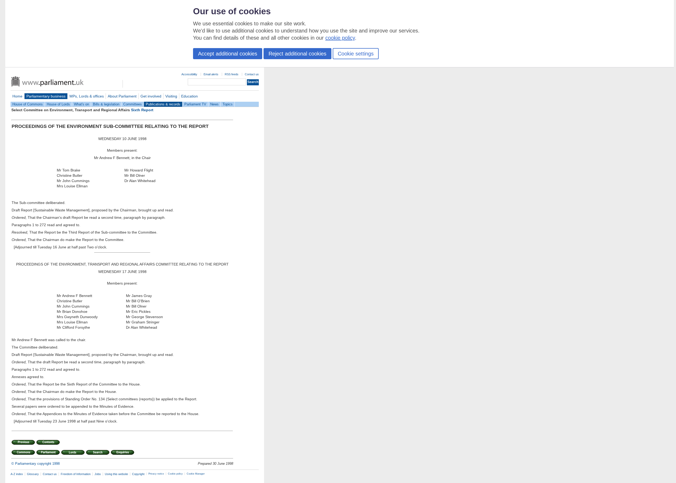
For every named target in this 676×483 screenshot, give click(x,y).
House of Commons (27, 104)
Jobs (98, 474)
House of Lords (58, 104)
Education (189, 96)
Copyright (138, 474)
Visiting (171, 96)
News (214, 104)
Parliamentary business (45, 96)
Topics (228, 104)
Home (17, 96)
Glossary (33, 474)
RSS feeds (231, 74)
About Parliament (122, 96)
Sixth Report (142, 110)
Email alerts (211, 74)
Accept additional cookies (227, 54)
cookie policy (340, 38)
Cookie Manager (196, 473)
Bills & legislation (106, 104)
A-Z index (17, 474)
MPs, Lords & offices (86, 96)
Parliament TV (195, 104)
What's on (81, 104)
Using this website (116, 474)
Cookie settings (356, 54)
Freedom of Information (76, 474)
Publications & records (163, 104)
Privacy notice (156, 473)
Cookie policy (175, 473)
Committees (132, 104)
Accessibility (189, 74)
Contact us (252, 74)
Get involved (150, 96)
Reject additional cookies (297, 54)
